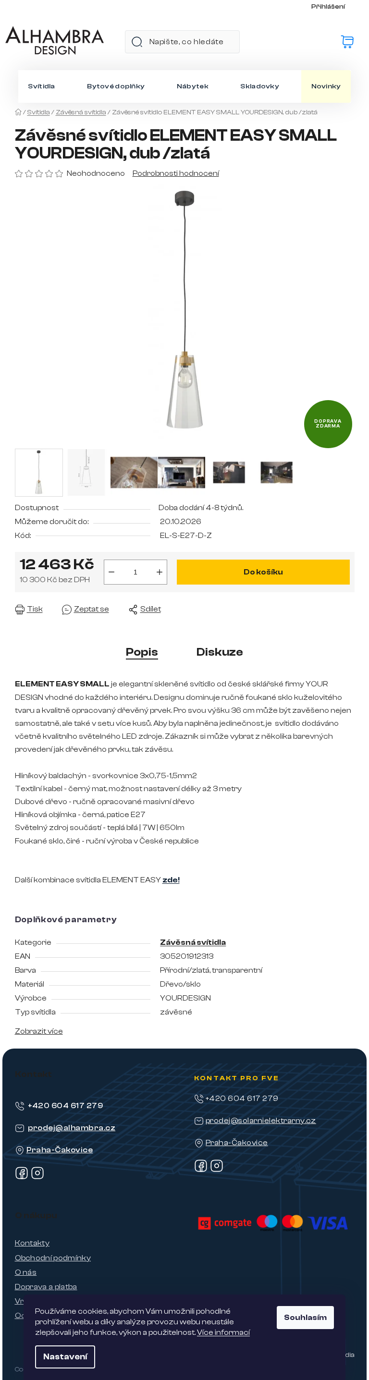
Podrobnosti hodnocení (176, 173)
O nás (26, 1272)
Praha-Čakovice (59, 1150)
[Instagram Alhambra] (37, 1177)
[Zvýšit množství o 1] (159, 572)
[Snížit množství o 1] (111, 572)
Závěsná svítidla (193, 942)
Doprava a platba (46, 1286)
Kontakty (32, 1243)
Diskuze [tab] (220, 652)
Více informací (223, 1332)
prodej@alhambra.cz (72, 1128)
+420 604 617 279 (65, 1105)
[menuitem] (41, 86)
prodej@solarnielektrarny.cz (261, 1120)
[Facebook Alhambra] (21, 1177)
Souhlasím (305, 1317)
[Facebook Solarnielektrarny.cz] (201, 1170)
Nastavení (65, 1356)
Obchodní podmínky (53, 1258)
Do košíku (263, 572)
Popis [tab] (142, 652)
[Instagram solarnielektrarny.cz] (216, 1170)
